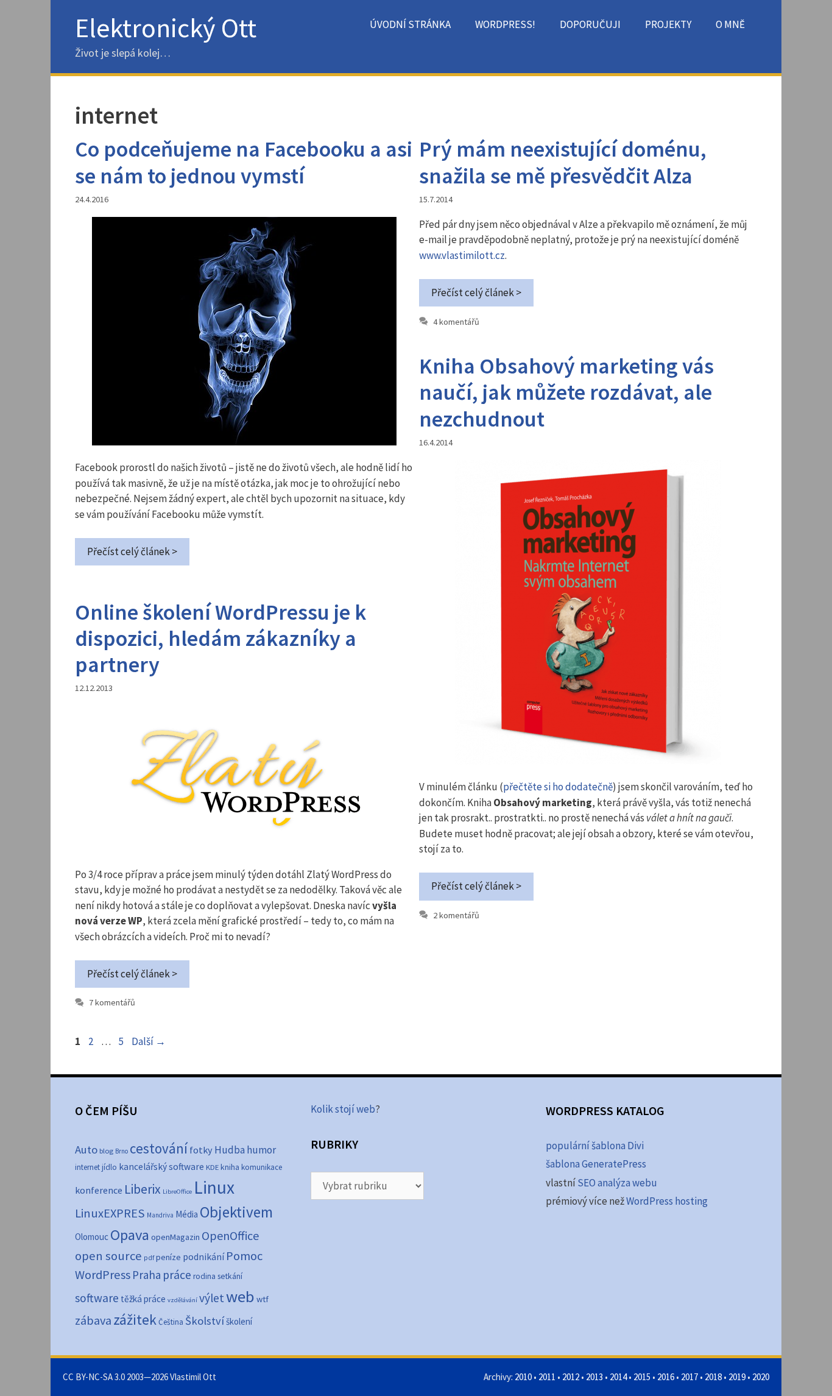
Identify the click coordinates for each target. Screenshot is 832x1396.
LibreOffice (177, 1192)
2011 (546, 1377)
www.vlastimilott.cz (462, 255)
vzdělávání (182, 1300)
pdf (149, 1257)
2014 (618, 1377)
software (97, 1298)
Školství (204, 1321)
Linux (214, 1187)
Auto (86, 1150)
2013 (594, 1377)
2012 (570, 1377)
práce (177, 1274)
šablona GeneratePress (596, 1164)
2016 (665, 1377)
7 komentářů (112, 1002)
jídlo (109, 1167)
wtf (262, 1299)
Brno (121, 1151)
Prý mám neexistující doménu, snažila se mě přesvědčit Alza (563, 162)
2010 (523, 1377)
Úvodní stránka (410, 24)
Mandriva (160, 1215)
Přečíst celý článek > (132, 551)
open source (108, 1256)
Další (149, 1041)
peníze (168, 1257)
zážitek (135, 1319)
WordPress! (505, 24)
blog (106, 1150)
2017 (689, 1377)
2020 (760, 1377)
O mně (730, 24)
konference (98, 1190)
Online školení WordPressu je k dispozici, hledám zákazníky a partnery (220, 638)
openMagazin (175, 1236)
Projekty (668, 24)
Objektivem (236, 1212)
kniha (229, 1167)
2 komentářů (456, 915)
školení (239, 1321)
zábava (93, 1320)
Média (186, 1214)
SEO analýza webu (617, 1182)
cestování (159, 1148)
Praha (146, 1274)
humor (261, 1150)
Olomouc (91, 1236)
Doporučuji (590, 24)
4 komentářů (456, 321)
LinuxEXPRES (110, 1213)
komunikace (261, 1167)
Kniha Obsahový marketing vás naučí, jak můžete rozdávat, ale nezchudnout (566, 392)
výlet (211, 1298)
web (240, 1296)
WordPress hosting (667, 1201)
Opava (129, 1234)
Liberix (142, 1189)
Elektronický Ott (165, 27)
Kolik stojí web (343, 1109)
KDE (212, 1167)
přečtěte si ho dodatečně (558, 786)
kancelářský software (161, 1166)
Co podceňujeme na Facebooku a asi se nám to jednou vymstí (243, 162)
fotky (201, 1150)
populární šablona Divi (595, 1145)
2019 (737, 1377)
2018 (713, 1377)
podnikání (203, 1257)
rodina (204, 1276)
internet (87, 1167)
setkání (229, 1276)
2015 (641, 1377)
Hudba (229, 1150)
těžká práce (143, 1299)
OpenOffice (230, 1235)
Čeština (170, 1322)
